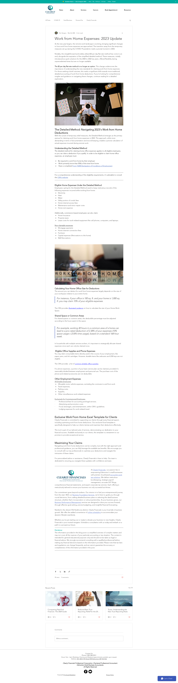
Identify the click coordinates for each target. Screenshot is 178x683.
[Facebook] (86, 671)
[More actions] (122, 33)
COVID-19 (57, 20)
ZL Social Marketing (69, 675)
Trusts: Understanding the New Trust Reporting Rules (118, 611)
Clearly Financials (91, 20)
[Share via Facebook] (55, 571)
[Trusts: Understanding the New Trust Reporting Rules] (119, 598)
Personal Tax (79, 20)
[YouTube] (90, 671)
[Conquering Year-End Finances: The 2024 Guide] (59, 598)
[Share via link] (69, 571)
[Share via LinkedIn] (65, 571)
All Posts (47, 20)
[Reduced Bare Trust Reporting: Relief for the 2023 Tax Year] (89, 598)
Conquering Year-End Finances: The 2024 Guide (57, 611)
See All (130, 588)
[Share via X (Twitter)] (60, 571)
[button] (130, 20)
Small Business (68, 20)
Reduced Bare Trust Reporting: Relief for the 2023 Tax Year (88, 611)
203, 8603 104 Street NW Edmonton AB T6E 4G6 (92, 659)
